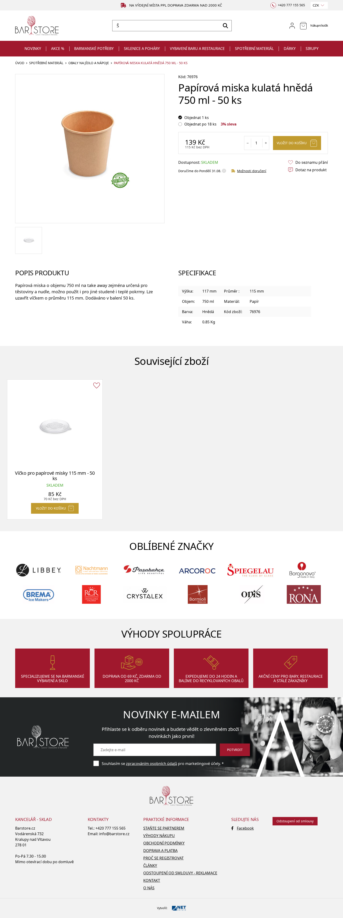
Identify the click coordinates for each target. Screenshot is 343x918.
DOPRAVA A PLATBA (160, 850)
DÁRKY (290, 48)
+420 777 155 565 (110, 828)
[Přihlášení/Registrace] (292, 26)
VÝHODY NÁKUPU (159, 835)
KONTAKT (151, 880)
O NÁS (148, 887)
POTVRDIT (235, 749)
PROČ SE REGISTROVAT (163, 858)
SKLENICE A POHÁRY (142, 48)
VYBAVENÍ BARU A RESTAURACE (197, 48)
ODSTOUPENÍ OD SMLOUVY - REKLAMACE (180, 873)
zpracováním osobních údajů (151, 763)
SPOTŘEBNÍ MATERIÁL (254, 48)
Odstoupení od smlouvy (295, 821)
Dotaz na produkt (311, 169)
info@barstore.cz (114, 833)
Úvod (19, 63)
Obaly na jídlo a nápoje (88, 63)
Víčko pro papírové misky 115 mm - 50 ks (54, 476)
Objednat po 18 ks (200, 124)
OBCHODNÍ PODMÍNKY (164, 843)
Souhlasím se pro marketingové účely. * (163, 763)
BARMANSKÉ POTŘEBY (94, 48)
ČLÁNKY (150, 865)
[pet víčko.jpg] (28, 240)
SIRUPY (312, 48)
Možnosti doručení (251, 171)
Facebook (245, 828)
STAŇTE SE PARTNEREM (163, 828)
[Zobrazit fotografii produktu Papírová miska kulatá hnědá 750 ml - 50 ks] (90, 148)
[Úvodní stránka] (37, 26)
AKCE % (57, 48)
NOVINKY (32, 48)
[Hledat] (225, 25)
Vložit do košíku (292, 143)
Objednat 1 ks (196, 117)
